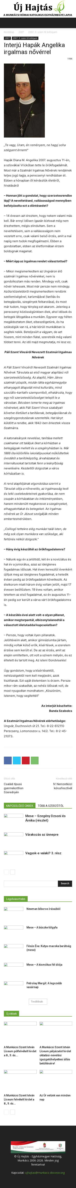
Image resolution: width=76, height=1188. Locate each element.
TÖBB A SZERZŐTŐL (51, 805)
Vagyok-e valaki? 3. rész (43, 853)
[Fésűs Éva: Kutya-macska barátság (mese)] (13, 951)
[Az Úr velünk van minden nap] (56, 1081)
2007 (21, 32)
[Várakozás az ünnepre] (13, 840)
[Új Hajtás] (38, 9)
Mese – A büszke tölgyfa (42, 927)
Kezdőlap (9, 32)
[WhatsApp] (35, 760)
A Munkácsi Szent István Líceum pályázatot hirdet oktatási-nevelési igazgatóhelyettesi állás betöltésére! (55, 1055)
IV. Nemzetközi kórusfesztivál (62, 786)
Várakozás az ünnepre (41, 834)
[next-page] (12, 872)
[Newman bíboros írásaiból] (13, 913)
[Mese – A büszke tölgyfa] (13, 932)
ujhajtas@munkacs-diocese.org (45, 1172)
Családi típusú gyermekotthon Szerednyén (13, 788)
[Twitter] (17, 760)
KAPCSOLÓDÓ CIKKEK (19, 805)
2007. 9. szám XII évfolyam (42, 32)
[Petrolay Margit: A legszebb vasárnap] (13, 988)
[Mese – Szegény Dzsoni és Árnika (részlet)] (13, 822)
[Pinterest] (26, 760)
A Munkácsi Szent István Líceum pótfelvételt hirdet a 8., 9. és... (20, 1051)
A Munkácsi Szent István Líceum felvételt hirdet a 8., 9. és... (19, 1099)
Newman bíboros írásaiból (43, 908)
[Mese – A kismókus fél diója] (13, 969)
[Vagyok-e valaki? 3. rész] (13, 857)
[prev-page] (6, 872)
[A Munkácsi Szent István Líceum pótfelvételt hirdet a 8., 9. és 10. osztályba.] (20, 1033)
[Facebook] (8, 760)
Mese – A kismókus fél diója (44, 964)
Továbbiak (37, 1001)
